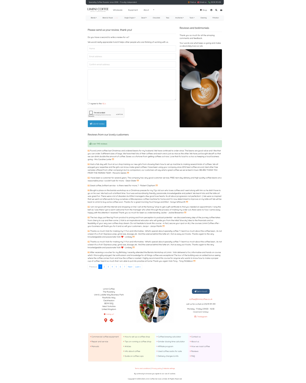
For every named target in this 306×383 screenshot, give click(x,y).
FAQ (193, 356)
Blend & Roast (110, 18)
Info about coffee (132, 351)
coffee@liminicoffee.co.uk (200, 299)
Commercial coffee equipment (105, 336)
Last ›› (138, 266)
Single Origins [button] (129, 18)
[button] (153, 10)
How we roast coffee (200, 346)
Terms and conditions (142, 368)
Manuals (95, 346)
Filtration (216, 18)
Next (130, 266)
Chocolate (156, 18)
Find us (193, 2)
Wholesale (117, 10)
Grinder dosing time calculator (171, 341)
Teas (167, 18)
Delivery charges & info (168, 356)
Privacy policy (157, 368)
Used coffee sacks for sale (169, 351)
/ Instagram (201, 316)
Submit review (98, 124)
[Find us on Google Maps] (111, 321)
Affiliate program (165, 346)
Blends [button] (93, 18)
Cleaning (203, 18)
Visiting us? (109, 314)
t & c (104, 103)
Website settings (169, 368)
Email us (202, 2)
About (146, 10)
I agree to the (97, 103)
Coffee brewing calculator (169, 336)
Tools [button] (191, 18)
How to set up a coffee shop (137, 336)
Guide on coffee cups (134, 356)
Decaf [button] (143, 18)
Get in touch (201, 291)
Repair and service (99, 341)
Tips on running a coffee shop (137, 341)
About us (195, 341)
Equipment (133, 10)
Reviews (194, 351)
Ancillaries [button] (179, 18)
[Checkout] (221, 10)
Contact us (196, 336)
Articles (127, 346)
